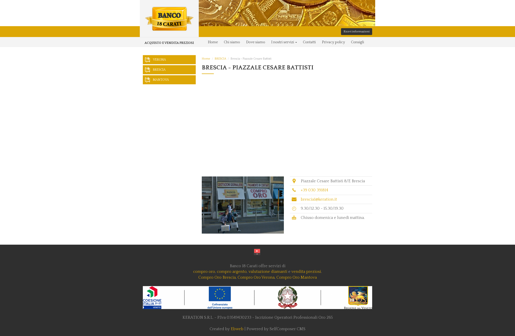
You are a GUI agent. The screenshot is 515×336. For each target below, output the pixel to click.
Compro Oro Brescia (217, 277)
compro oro (204, 271)
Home (213, 42)
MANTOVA (161, 79)
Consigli (357, 42)
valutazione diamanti (267, 271)
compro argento (232, 271)
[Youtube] (257, 252)
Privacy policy (333, 42)
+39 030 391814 (314, 190)
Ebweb (237, 329)
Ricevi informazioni (357, 31)
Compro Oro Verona (256, 277)
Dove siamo (255, 42)
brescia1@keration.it (319, 199)
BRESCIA (220, 58)
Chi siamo (232, 42)
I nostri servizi (283, 42)
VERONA (159, 59)
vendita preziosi (306, 271)
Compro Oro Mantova (296, 277)
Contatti (309, 42)
